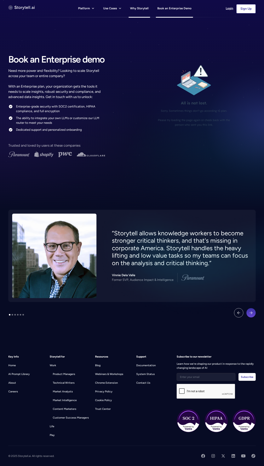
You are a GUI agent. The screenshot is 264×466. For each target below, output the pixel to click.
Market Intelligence (65, 400)
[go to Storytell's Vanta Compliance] (188, 420)
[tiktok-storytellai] (253, 456)
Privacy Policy (103, 391)
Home (12, 365)
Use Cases (110, 8)
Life (52, 426)
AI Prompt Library (19, 374)
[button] (86, 9)
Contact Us (143, 382)
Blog (97, 365)
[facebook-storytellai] (203, 456)
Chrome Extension (106, 382)
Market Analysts (63, 391)
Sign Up (246, 8)
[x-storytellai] (223, 456)
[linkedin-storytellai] (233, 456)
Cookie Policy (103, 400)
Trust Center (103, 409)
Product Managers (64, 374)
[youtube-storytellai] (243, 456)
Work (53, 365)
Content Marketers (64, 409)
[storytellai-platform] (21, 7)
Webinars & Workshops (109, 374)
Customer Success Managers (71, 417)
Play (52, 435)
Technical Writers (64, 382)
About (12, 382)
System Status (145, 374)
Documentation (146, 365)
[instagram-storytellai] (213, 456)
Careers (13, 391)
